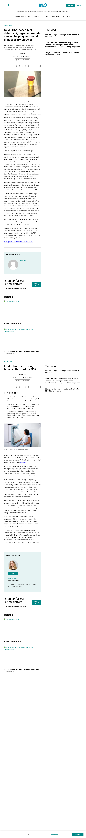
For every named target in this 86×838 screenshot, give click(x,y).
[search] (8, 5)
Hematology (8, 361)
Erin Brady (22, 374)
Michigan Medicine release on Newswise (18, 242)
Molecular (67, 16)
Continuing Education (22, 16)
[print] (40, 66)
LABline (22, 53)
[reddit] (25, 66)
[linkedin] (19, 66)
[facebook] (16, 66)
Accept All (77, 834)
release (23, 462)
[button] (5, 5)
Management (56, 16)
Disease (46, 16)
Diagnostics (37, 16)
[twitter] (22, 66)
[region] (43, 834)
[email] (28, 66)
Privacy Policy (54, 834)
